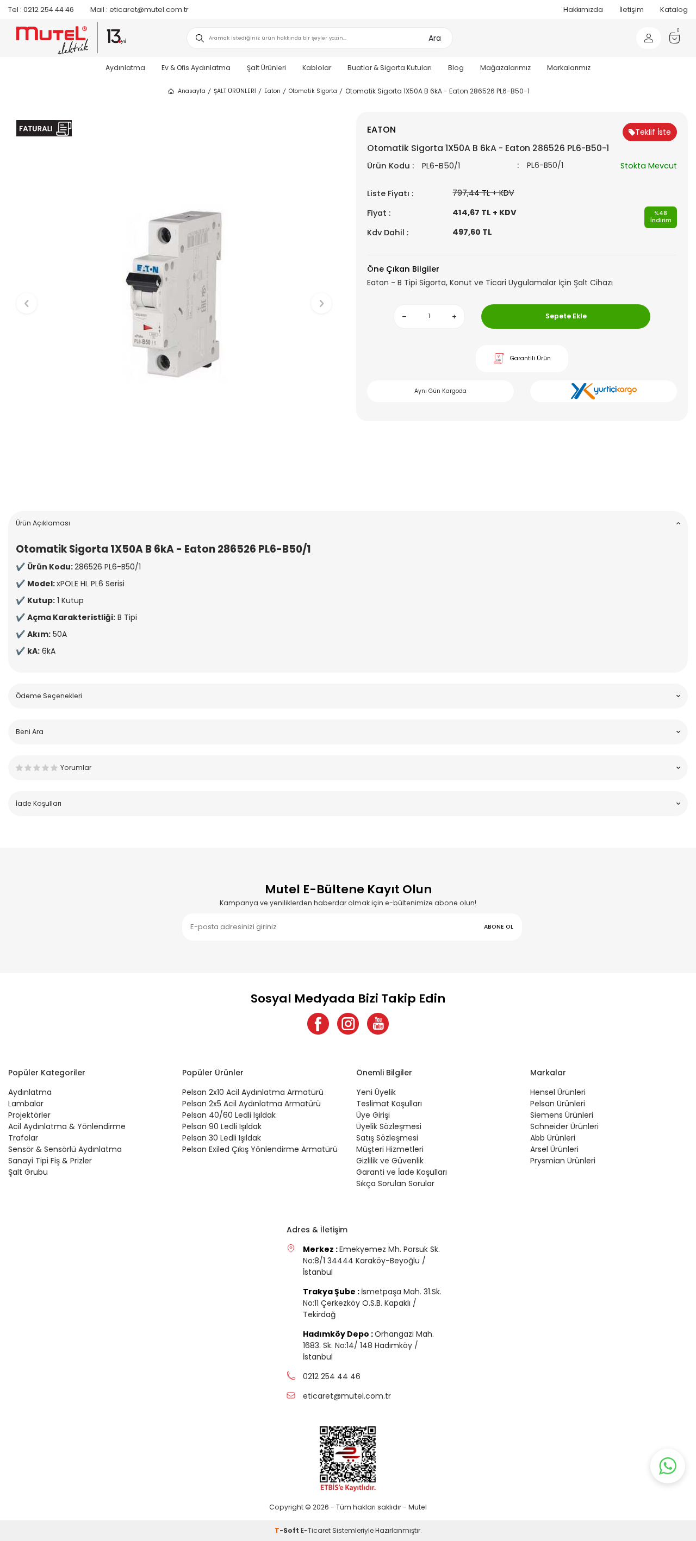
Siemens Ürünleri (561, 1115)
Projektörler (29, 1115)
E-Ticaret (316, 1530)
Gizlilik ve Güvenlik (390, 1160)
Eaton (272, 91)
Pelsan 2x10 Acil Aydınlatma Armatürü (253, 1092)
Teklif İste (653, 132)
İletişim (631, 9)
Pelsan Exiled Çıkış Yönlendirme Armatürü (260, 1149)
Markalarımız (569, 67)
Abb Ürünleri (552, 1137)
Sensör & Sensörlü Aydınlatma (65, 1149)
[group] (174, 294)
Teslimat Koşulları (389, 1103)
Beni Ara (30, 731)
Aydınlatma (125, 67)
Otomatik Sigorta (313, 91)
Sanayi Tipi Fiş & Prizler (50, 1160)
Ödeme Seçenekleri (49, 695)
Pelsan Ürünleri (557, 1103)
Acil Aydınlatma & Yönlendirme (67, 1126)
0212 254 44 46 (41, 9)
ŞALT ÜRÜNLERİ (235, 91)
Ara (434, 38)
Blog (456, 67)
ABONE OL (498, 927)
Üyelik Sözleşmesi (388, 1126)
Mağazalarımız (505, 67)
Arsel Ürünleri (554, 1149)
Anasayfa (192, 91)
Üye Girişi (373, 1115)
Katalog (674, 9)
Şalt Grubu (28, 1172)
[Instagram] (348, 1024)
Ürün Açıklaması (43, 523)
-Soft (288, 1530)
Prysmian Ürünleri (562, 1160)
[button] (174, 485)
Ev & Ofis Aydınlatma (196, 67)
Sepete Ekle (566, 316)
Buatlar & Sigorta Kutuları (389, 67)
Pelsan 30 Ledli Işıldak (221, 1137)
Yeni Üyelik (376, 1092)
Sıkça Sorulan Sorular (395, 1183)
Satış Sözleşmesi (387, 1137)
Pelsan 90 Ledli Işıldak (222, 1126)
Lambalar (26, 1103)
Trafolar (23, 1137)
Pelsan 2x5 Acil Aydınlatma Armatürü (251, 1103)
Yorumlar (75, 767)
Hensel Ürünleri (558, 1092)
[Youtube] (378, 1024)
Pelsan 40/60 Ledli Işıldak (229, 1115)
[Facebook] (318, 1024)
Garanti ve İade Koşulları (401, 1172)
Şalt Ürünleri (266, 67)
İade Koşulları (38, 803)
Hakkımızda (583, 9)
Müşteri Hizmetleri (390, 1149)
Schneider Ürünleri (564, 1126)
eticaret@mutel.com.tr (139, 9)
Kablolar (316, 67)
